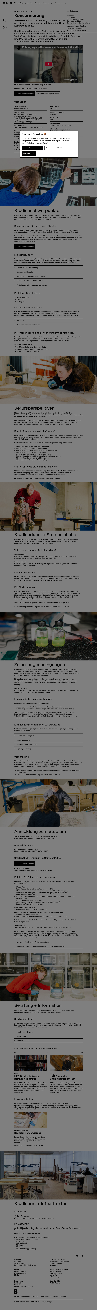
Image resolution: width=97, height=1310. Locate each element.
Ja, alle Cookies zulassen (32, 148)
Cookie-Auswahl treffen (54, 148)
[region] (49, 144)
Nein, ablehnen (28, 153)
